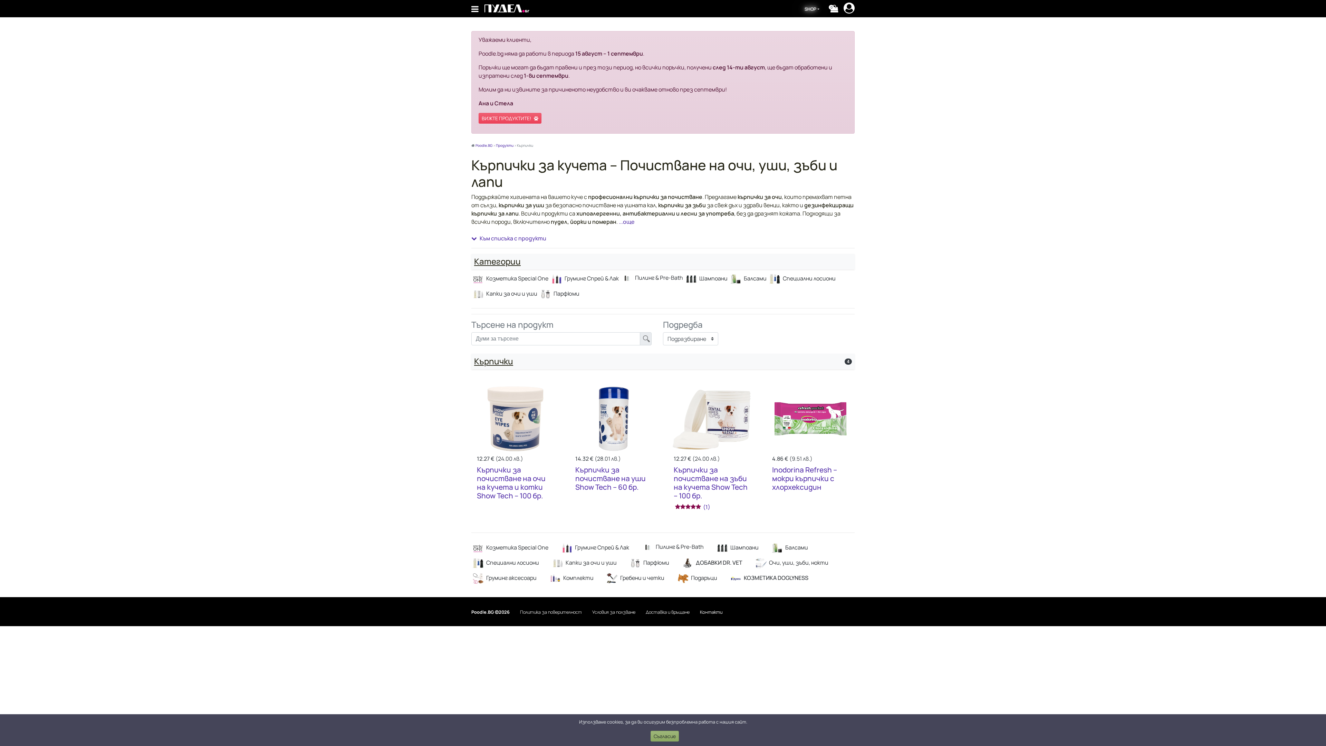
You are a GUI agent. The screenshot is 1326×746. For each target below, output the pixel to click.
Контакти (711, 612)
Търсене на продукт (512, 325)
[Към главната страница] (506, 8)
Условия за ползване (613, 612)
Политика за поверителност (551, 612)
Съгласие (665, 736)
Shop (810, 9)
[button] (834, 9)
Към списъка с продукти (513, 238)
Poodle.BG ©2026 (490, 612)
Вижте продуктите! (506, 118)
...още (626, 222)
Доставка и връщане (668, 612)
